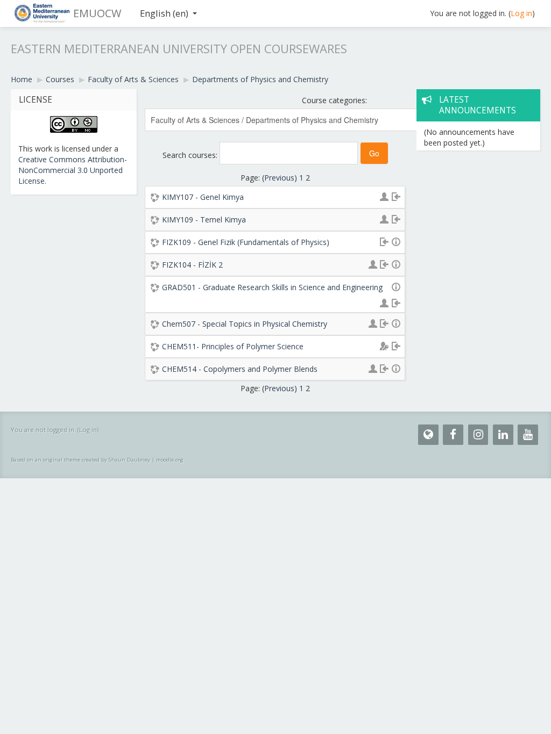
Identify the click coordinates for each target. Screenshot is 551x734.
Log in (521, 13)
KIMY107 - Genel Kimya (203, 197)
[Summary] (396, 241)
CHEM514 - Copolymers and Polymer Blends (239, 369)
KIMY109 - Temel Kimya (204, 219)
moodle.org (169, 459)
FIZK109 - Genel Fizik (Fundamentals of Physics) (245, 242)
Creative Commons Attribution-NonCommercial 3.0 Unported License (72, 170)
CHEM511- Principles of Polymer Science (232, 346)
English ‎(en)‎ (164, 13)
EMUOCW (97, 13)
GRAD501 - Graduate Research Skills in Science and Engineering (272, 287)
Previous (279, 177)
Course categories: (334, 100)
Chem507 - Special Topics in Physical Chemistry (244, 324)
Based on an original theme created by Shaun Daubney (80, 459)
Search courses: (191, 155)
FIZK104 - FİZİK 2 (192, 265)
